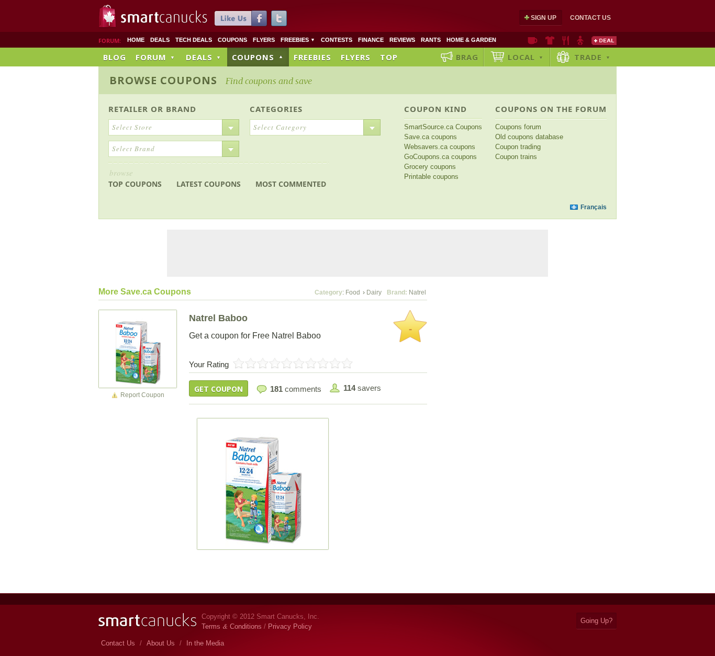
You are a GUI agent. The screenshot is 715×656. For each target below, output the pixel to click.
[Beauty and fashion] (549, 40)
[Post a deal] (604, 40)
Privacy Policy (290, 626)
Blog (114, 57)
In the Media (205, 643)
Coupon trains (516, 157)
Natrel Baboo (218, 318)
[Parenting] (580, 40)
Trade (592, 57)
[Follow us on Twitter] (279, 18)
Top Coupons (135, 178)
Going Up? (596, 621)
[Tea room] (533, 40)
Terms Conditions (232, 626)
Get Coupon (218, 389)
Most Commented (290, 184)
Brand (181, 109)
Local (526, 57)
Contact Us (590, 17)
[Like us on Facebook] (240, 18)
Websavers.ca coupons (439, 147)
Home (135, 40)
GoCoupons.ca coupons (440, 157)
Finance (371, 40)
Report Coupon (142, 395)
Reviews (402, 40)
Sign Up (543, 17)
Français (593, 207)
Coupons (232, 40)
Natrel (417, 292)
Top (389, 57)
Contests (336, 40)
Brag (467, 57)
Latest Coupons (208, 184)
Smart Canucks (164, 17)
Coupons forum (518, 127)
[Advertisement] (298, 207)
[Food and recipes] (565, 40)
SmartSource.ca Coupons (443, 127)
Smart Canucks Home (147, 620)
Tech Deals (193, 40)
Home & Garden (471, 40)
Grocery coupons (430, 167)
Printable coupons (431, 176)
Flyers (264, 40)
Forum (155, 57)
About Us (161, 643)
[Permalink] (137, 348)
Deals (160, 40)
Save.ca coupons (430, 137)
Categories (276, 109)
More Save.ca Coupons (144, 291)
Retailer (128, 109)
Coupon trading (518, 147)
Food (352, 292)
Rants (431, 40)
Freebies (298, 40)
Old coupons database (529, 137)
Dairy (374, 292)
